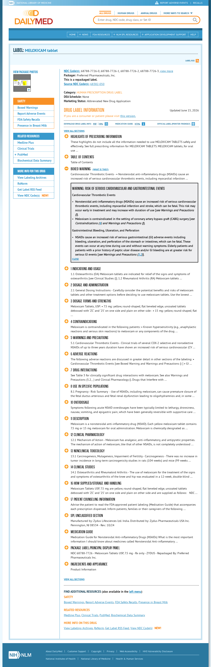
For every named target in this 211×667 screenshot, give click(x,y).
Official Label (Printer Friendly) (173, 123)
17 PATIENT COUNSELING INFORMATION (93, 499)
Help (193, 34)
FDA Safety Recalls (29, 119)
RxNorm (22, 183)
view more (166, 71)
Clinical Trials (26, 148)
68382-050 (97, 84)
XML (101, 124)
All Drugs (105, 13)
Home (72, 34)
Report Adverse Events (31, 113)
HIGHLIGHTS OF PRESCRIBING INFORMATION (96, 136)
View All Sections (74, 131)
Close (75, 259)
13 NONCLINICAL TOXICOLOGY (87, 451)
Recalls (197, 2)
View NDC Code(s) (33, 195)
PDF (95, 124)
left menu (135, 592)
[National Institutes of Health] (13, 3)
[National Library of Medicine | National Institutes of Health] (20, 655)
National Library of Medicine (34, 2)
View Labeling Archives (32, 178)
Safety (21, 101)
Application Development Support (165, 34)
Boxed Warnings (28, 108)
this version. (128, 116)
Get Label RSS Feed (30, 189)
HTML (137, 124)
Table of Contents (82, 157)
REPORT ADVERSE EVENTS (174, 2)
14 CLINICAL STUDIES (83, 467)
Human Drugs (126, 13)
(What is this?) (101, 169)
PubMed (23, 154)
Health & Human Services (129, 658)
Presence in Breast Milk (32, 125)
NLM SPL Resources (127, 34)
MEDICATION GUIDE (82, 531)
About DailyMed (54, 651)
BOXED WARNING (81, 169)
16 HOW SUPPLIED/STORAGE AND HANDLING (96, 483)
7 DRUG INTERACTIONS (84, 370)
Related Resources (29, 136)
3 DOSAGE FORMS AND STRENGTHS (91, 301)
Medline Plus (26, 143)
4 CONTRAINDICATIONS (84, 321)
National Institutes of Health (61, 658)
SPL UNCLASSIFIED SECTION (87, 515)
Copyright (96, 651)
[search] (195, 19)
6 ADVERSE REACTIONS (84, 354)
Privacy (110, 651)
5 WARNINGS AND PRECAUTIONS (89, 337)
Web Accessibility (128, 651)
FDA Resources (101, 34)
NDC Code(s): (72, 71)
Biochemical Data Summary (35, 160)
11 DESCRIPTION (80, 418)
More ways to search (176, 13)
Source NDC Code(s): (76, 84)
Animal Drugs (149, 13)
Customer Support (77, 651)
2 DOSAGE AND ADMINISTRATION (89, 285)
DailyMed (34, 17)
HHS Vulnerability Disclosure (158, 651)
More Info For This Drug (31, 171)
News (85, 34)
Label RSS (190, 60)
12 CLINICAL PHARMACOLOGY (87, 434)
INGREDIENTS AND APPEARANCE (89, 564)
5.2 (140, 254)
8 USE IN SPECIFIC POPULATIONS (89, 386)
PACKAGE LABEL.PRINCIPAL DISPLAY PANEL (95, 548)
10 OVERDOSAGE (80, 402)
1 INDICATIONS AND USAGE (86, 268)
